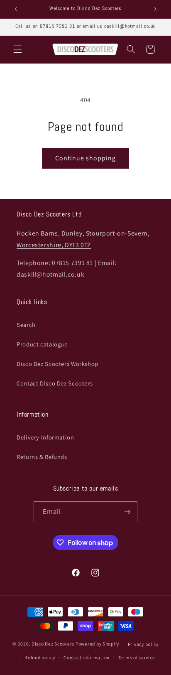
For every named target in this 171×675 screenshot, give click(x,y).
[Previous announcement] (16, 9)
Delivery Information (45, 437)
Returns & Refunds (42, 457)
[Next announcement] (155, 9)
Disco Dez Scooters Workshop (57, 364)
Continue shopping (85, 158)
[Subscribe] (127, 511)
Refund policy (39, 657)
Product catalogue (42, 344)
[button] (17, 49)
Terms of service (136, 657)
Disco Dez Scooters (53, 644)
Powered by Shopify (97, 644)
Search (26, 325)
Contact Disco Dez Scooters (55, 383)
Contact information (87, 657)
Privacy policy (143, 644)
